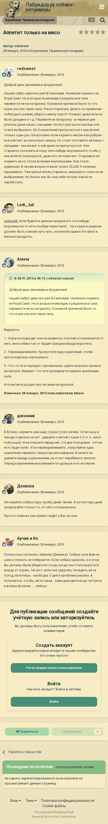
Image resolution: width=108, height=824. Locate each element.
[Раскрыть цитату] (11, 278)
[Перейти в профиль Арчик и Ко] (9, 541)
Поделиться (28, 731)
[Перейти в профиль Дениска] (9, 489)
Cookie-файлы (54, 806)
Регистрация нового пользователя (54, 668)
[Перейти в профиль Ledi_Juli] (9, 208)
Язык (14, 801)
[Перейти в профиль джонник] (9, 419)
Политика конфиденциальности (67, 801)
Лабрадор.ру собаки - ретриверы (50, 7)
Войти (54, 701)
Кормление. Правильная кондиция (56, 51)
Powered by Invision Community (54, 816)
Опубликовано (40, 75)
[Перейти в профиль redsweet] (9, 72)
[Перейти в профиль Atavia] (9, 263)
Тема (30, 801)
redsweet (21, 46)
